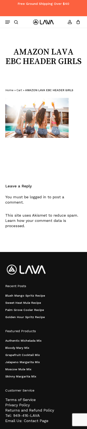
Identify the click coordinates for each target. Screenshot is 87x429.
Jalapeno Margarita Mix (22, 362)
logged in (38, 197)
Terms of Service (20, 399)
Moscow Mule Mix (18, 369)
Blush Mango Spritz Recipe (25, 295)
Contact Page (36, 420)
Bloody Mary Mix (17, 347)
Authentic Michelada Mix (23, 340)
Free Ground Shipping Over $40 (43, 4)
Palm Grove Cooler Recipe (24, 310)
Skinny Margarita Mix (20, 376)
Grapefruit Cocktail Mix (22, 355)
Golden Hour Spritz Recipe (25, 317)
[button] (7, 22)
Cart (19, 90)
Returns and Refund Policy (29, 410)
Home (9, 90)
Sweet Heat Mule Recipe (23, 302)
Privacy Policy (17, 405)
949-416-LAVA (26, 415)
